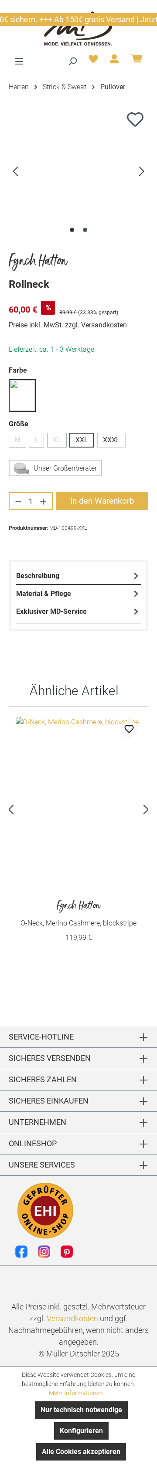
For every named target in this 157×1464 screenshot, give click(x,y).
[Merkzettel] (93, 61)
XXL (81, 440)
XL (60, 442)
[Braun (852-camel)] (22, 395)
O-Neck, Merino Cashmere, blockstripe (78, 913)
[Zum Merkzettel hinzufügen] (135, 119)
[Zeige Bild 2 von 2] (85, 230)
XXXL (111, 440)
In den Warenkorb (102, 501)
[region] (78, 171)
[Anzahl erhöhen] (43, 501)
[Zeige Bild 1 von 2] (72, 230)
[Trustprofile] (45, 1211)
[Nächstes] (141, 171)
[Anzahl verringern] (18, 501)
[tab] (78, 576)
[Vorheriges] (15, 171)
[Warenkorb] (136, 62)
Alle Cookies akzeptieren (81, 1451)
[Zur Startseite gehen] (78, 28)
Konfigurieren (81, 1431)
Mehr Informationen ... (78, 1393)
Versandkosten (72, 1318)
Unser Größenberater (65, 468)
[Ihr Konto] (114, 61)
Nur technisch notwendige (81, 1410)
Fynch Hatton (38, 261)
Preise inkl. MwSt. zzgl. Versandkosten (68, 325)
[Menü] (19, 61)
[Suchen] (72, 61)
